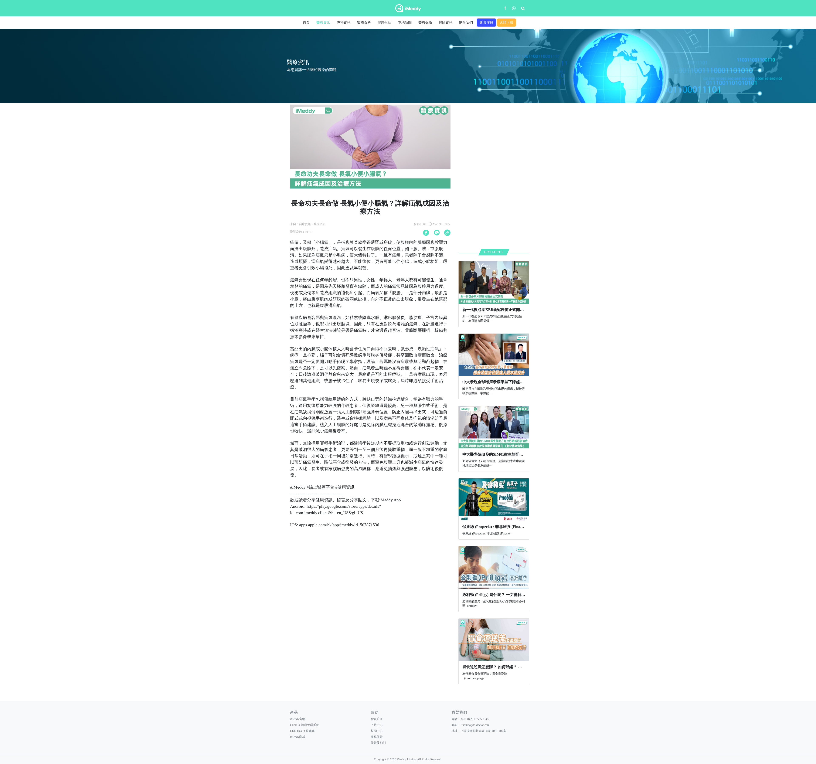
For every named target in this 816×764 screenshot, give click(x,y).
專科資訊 (343, 22)
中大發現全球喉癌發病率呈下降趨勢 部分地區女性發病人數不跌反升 (520, 382)
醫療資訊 (323, 22)
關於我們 (466, 22)
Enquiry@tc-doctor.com (475, 725)
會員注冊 (486, 22)
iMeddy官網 (297, 719)
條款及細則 (378, 742)
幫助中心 (377, 731)
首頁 (306, 22)
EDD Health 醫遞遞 (302, 731)
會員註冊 (377, 719)
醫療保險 (425, 22)
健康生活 (384, 22)
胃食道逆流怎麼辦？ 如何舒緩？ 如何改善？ (499, 667)
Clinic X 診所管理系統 (304, 725)
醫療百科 (364, 22)
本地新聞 (405, 22)
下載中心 (377, 725)
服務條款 (377, 736)
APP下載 (506, 22)
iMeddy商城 (297, 736)
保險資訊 (445, 22)
